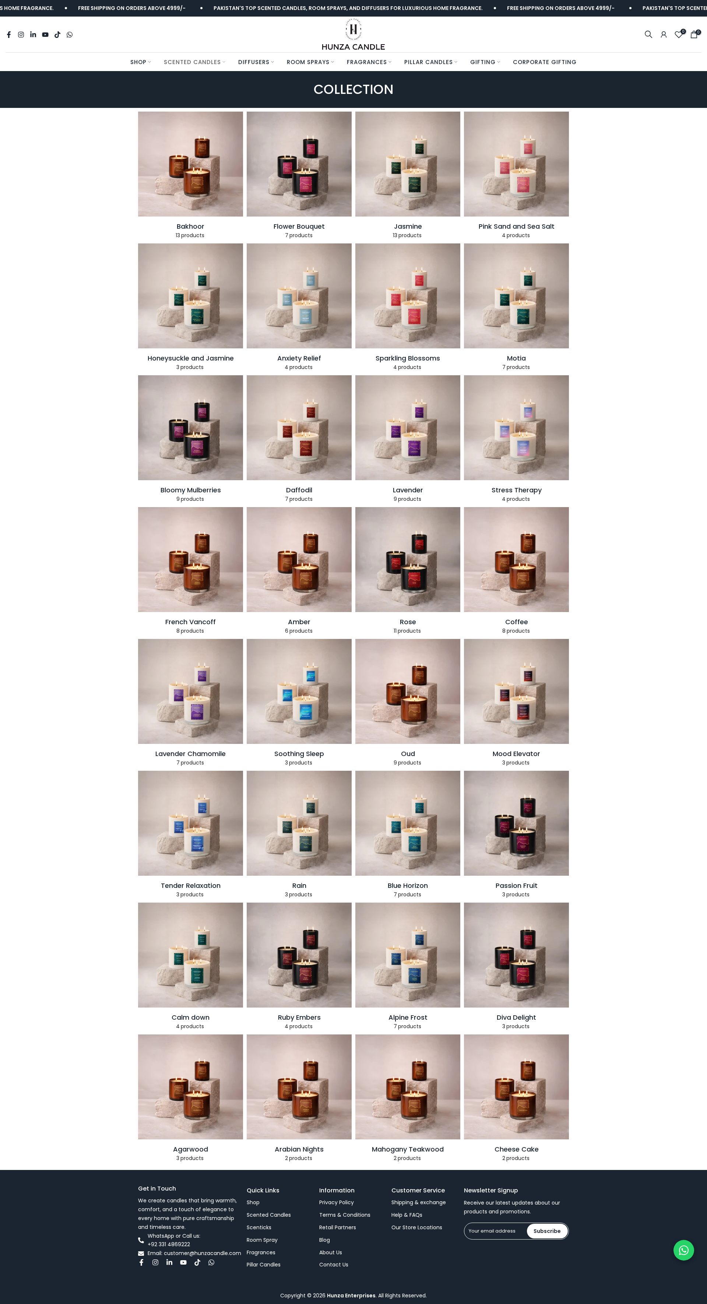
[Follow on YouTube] (45, 34)
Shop (138, 62)
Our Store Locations (416, 1227)
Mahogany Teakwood (408, 1149)
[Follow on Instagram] (21, 34)
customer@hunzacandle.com (202, 1253)
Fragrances (367, 62)
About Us (330, 1252)
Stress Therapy (517, 490)
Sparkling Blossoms (408, 358)
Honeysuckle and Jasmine (191, 358)
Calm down (191, 1017)
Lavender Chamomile (190, 753)
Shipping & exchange (418, 1202)
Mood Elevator (516, 753)
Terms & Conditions (344, 1215)
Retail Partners (337, 1227)
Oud (408, 753)
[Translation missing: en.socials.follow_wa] (69, 34)
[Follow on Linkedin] (33, 34)
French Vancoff (190, 622)
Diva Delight (516, 1017)
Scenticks (259, 1227)
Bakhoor (190, 226)
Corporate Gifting (545, 62)
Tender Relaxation (191, 885)
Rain (299, 885)
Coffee (516, 622)
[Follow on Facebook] (9, 34)
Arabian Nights (299, 1149)
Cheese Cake (517, 1149)
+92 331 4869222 (169, 1244)
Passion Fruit (517, 885)
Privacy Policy (336, 1202)
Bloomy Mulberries (191, 490)
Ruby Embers (299, 1017)
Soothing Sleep (299, 753)
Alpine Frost (408, 1017)
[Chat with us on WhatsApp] (683, 1250)
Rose (408, 622)
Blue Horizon (408, 885)
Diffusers (254, 62)
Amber (299, 622)
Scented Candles (192, 62)
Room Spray (262, 1240)
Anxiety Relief (299, 358)
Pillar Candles (428, 62)
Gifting (483, 62)
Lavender (408, 490)
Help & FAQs (406, 1215)
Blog (324, 1240)
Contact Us (333, 1264)
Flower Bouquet (299, 226)
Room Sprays (308, 62)
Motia (516, 358)
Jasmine (408, 226)
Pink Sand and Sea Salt (517, 226)
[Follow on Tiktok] (57, 34)
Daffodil (299, 490)
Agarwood (190, 1149)
